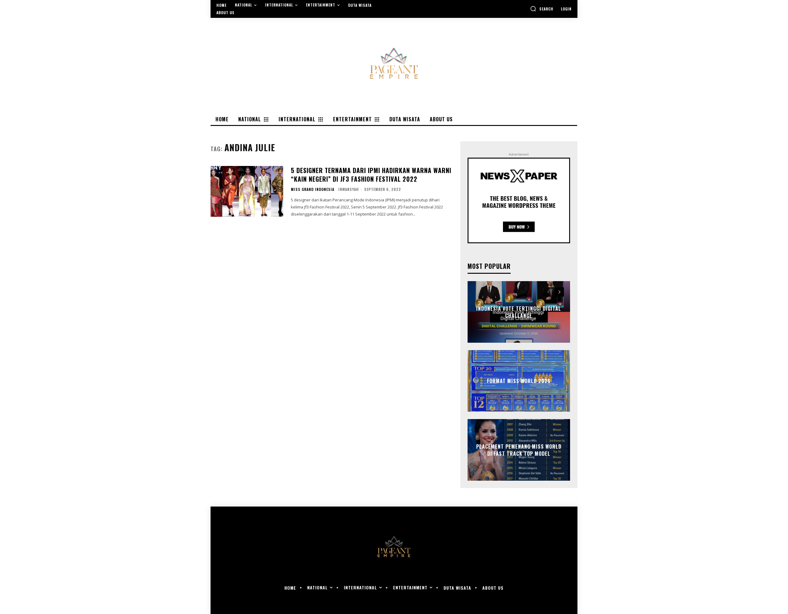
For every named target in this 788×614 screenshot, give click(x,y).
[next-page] (559, 292)
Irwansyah (348, 189)
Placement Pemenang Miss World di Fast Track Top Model (518, 450)
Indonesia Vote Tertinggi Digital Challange (518, 312)
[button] (541, 9)
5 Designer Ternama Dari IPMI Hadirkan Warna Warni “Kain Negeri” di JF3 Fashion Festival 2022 (371, 175)
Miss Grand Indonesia (312, 189)
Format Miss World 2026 (519, 381)
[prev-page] (548, 292)
